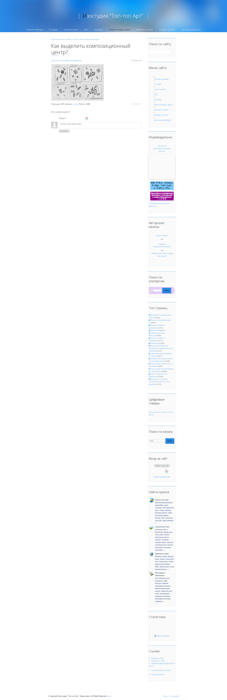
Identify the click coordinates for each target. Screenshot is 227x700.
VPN (156, 578)
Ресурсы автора (157, 674)
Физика (166, 534)
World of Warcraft (168, 520)
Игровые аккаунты (160, 569)
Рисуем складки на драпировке (157, 326)
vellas (75, 104)
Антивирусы (159, 580)
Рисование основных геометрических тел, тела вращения (159, 381)
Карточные (166, 596)
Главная (54, 39)
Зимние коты (155, 330)
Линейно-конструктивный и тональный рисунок (161, 359)
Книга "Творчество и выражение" (158, 375)
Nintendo (168, 510)
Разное (162, 559)
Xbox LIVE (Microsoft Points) (163, 502)
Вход (165, 696)
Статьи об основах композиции (86, 39)
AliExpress (158, 556)
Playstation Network (161, 512)
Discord (164, 556)
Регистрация (174, 696)
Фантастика (158, 547)
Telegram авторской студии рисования (162, 254)
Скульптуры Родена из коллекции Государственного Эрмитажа (161, 348)
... (155, 523)
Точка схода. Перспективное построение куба (161, 370)
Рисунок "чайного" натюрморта (157, 339)
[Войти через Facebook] (78, 118)
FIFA (162, 517)
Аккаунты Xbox (164, 566)
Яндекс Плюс (163, 561)
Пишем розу (155, 343)
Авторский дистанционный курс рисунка (162, 148)
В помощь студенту (161, 529)
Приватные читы (164, 578)
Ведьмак (157, 517)
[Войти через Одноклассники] (91, 118)
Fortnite (162, 510)
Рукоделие (165, 539)
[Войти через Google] (87, 118)
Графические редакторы (162, 586)
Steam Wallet (159, 505)
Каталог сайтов (66, 39)
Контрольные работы (162, 537)
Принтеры (158, 583)
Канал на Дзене (162, 235)
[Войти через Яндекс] (82, 118)
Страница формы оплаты (161, 670)
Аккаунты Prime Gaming (162, 564)
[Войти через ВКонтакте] (73, 118)
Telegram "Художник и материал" (162, 245)
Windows (165, 583)
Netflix (157, 566)
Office (165, 580)
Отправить (64, 131)
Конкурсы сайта (157, 658)
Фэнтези (170, 544)
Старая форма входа (162, 477)
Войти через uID (162, 466)
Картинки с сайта (158, 661)
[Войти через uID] (69, 118)
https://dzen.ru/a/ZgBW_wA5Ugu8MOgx (66, 60)
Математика (159, 532)
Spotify (171, 561)
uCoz (109, 696)
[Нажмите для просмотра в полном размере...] (77, 82)
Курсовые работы (160, 542)
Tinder (172, 566)
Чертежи (158, 539)
